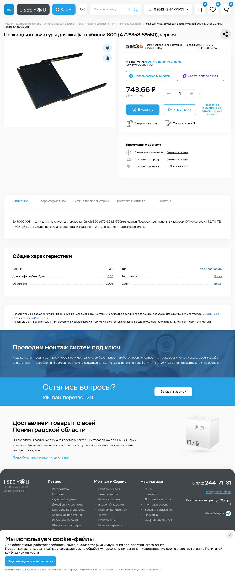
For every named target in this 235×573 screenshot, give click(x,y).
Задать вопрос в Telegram (152, 76)
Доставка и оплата (130, 201)
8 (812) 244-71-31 (169, 9)
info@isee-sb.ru (38, 318)
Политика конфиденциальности (159, 517)
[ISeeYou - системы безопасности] (16, 481)
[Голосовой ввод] (129, 10)
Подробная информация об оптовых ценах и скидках (212, 109)
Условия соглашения (159, 509)
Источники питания (65, 520)
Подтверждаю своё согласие (30, 561)
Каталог (66, 9)
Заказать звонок (173, 391)
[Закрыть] (229, 535)
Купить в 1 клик (179, 110)
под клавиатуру (211, 269)
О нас (149, 489)
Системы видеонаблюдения (64, 497)
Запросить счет (146, 123)
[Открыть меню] (9, 9)
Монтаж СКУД (107, 520)
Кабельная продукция (67, 515)
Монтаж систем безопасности (109, 491)
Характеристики (53, 201)
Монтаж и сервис (156, 504)
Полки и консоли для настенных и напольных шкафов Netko (172, 47)
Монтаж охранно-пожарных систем (110, 528)
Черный (217, 283)
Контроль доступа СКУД (69, 509)
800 (110, 276)
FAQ (82, 9)
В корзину (145, 110)
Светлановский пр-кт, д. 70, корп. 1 (208, 502)
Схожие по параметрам (91, 201)
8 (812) (211, 482)
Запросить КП (184, 123)
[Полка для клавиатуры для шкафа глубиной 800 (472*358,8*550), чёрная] (59, 83)
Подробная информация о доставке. (41, 457)
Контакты (151, 494)
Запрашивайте (179, 166)
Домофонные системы (67, 504)
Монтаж (164, 201)
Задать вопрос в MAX (203, 76)
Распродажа (60, 489)
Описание (20, 201)
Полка (218, 276)
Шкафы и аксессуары (66, 525)
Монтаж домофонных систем (112, 512)
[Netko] (134, 47)
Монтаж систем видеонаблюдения (111, 502)
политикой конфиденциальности (136, 569)
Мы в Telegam (214, 513)
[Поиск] (136, 10)
